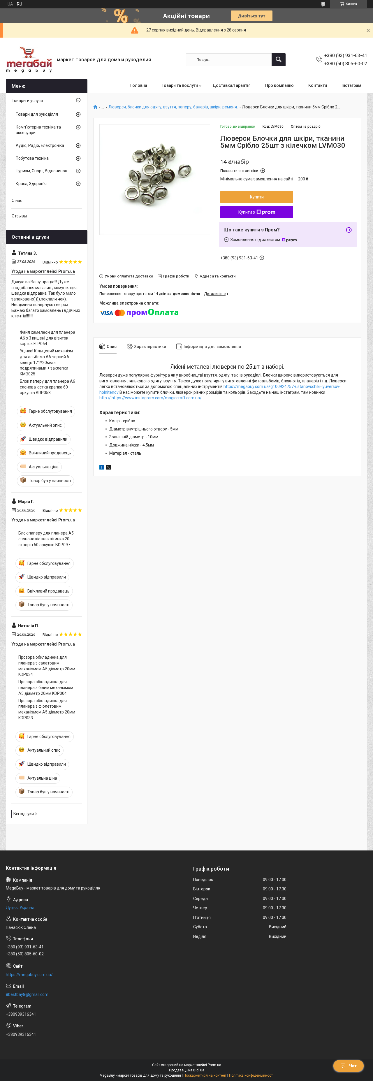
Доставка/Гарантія (231, 85)
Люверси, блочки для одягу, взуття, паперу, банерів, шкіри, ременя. (173, 107)
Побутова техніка (32, 158)
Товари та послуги (180, 85)
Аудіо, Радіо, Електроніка (40, 145)
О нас (17, 200)
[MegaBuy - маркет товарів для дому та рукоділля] (29, 59)
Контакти (317, 85)
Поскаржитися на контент (205, 1075)
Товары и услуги (27, 100)
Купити (257, 197)
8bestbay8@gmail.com (27, 994)
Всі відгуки (23, 813)
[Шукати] (279, 59)
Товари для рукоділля (37, 114)
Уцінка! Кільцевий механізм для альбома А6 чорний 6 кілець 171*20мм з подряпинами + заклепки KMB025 (46, 362)
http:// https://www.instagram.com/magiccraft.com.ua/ (150, 398)
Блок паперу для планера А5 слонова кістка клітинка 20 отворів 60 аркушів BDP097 (46, 539)
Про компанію (279, 85)
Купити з (246, 212)
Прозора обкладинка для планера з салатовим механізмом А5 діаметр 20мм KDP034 (46, 666)
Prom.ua (214, 1065)
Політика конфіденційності (251, 1075)
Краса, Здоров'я (31, 183)
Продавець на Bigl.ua (186, 1070)
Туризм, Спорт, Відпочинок (41, 170)
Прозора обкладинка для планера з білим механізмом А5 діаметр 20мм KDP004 (45, 687)
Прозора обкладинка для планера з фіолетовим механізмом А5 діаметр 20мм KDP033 (46, 709)
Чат (353, 1066)
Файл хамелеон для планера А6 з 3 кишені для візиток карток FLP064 (47, 338)
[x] (108, 468)
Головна (138, 85)
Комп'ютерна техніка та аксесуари (38, 130)
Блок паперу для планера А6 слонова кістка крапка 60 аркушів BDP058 (47, 387)
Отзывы (19, 216)
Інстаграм (351, 85)
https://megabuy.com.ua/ (29, 974)
